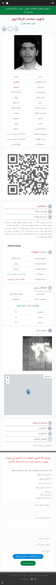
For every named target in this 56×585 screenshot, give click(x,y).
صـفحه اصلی (44, 575)
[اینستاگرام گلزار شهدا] (35, 579)
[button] (28, 392)
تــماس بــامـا (23, 575)
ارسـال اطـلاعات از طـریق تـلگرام (28, 556)
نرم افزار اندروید (33, 575)
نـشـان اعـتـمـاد (24, 579)
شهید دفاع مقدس (28, 23)
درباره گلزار (13, 575)
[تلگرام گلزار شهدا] (31, 579)
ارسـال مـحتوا (28, 563)
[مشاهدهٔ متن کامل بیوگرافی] (5, 223)
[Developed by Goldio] (2, 582)
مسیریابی (47, 376)
